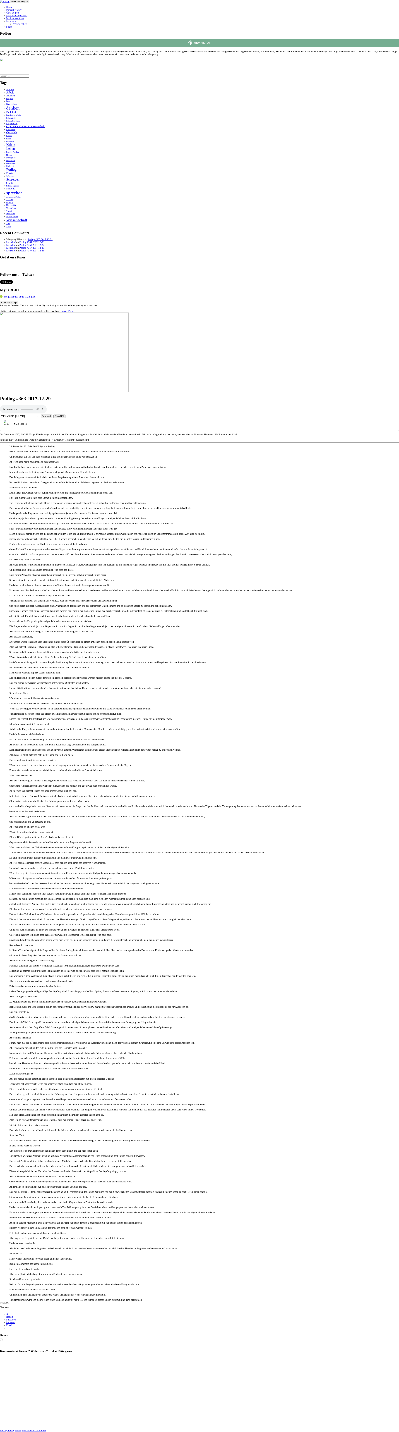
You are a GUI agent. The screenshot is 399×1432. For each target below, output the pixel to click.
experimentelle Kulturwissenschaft (25, 126)
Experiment (11, 123)
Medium (9, 155)
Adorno (10, 89)
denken (13, 107)
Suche (9, 26)
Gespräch (11, 132)
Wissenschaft (16, 220)
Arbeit (10, 92)
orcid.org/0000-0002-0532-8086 (20, 297)
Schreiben (12, 179)
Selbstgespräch (12, 186)
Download (46, 416)
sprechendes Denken (13, 197)
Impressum (11, 21)
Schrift (9, 182)
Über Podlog (12, 12)
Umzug (9, 202)
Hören (8, 138)
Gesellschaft (10, 130)
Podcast (10, 166)
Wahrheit (10, 213)
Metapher (10, 157)
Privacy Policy (19, 24)
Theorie (9, 200)
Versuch (9, 211)
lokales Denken (12, 152)
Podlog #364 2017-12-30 (31, 242)
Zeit (8, 223)
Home (9, 7)
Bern (8, 101)
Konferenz (10, 141)
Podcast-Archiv (14, 10)
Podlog (11, 169)
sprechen (14, 192)
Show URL (59, 416)
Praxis (9, 173)
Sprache (10, 188)
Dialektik (11, 112)
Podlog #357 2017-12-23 (31, 247)
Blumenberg (11, 104)
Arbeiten (10, 95)
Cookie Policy (67, 311)
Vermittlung (11, 208)
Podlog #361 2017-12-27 (31, 245)
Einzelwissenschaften (14, 115)
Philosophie (10, 163)
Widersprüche (12, 216)
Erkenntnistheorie (13, 121)
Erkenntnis (10, 118)
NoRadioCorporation (16, 15)
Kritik (10, 145)
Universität (11, 205)
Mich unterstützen (15, 18)
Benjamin (9, 99)
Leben (10, 148)
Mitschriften (10, 161)
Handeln (9, 136)
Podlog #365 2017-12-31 (40, 239)
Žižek (8, 226)
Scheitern (10, 176)
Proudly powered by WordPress (30, 1430)
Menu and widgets (19, 1)
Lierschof (11, 242)
